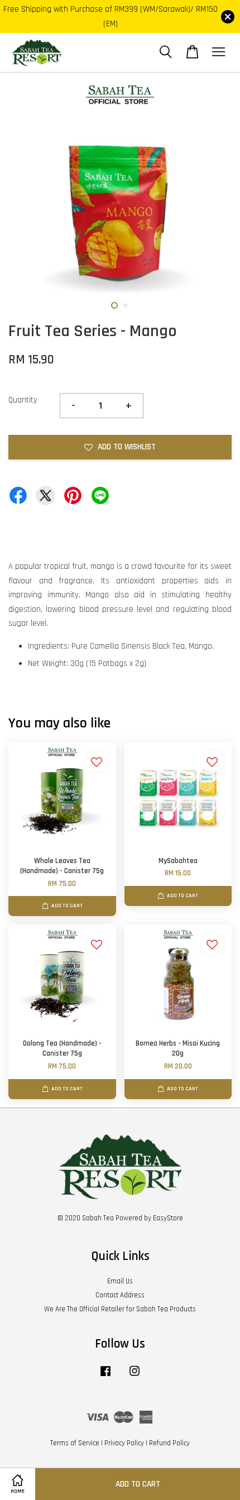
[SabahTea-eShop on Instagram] (134, 1376)
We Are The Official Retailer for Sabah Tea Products (120, 1309)
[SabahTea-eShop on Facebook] (105, 1376)
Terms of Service (74, 1443)
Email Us (120, 1281)
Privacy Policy (124, 1443)
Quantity (22, 400)
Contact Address (120, 1295)
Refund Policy (169, 1443)
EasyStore (168, 1218)
